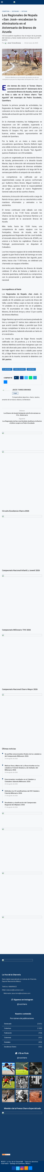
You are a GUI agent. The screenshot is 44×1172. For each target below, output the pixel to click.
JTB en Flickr (23, 1053)
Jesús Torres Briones (21, 390)
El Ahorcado (7, 369)
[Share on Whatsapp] (30, 377)
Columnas (23, 1037)
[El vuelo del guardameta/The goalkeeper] (22, 1068)
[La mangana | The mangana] (35, 1096)
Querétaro (31, 369)
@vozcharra (22, 1004)
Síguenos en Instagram (23, 1000)
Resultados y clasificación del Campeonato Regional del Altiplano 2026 (20, 804)
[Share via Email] (5, 382)
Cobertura (23, 1028)
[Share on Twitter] (26, 377)
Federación (23, 1033)
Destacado (23, 1024)
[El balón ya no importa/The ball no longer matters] (8, 1082)
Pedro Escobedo (19, 369)
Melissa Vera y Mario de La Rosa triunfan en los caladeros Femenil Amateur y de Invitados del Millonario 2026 (22, 768)
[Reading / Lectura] (22, 1096)
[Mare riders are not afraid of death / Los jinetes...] (8, 1068)
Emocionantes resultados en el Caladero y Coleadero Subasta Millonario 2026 (20, 780)
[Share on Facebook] (22, 377)
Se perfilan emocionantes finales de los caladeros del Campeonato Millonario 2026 (23, 755)
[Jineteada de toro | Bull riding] (8, 1096)
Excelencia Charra (23, 1047)
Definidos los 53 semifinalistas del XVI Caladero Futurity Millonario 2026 (22, 792)
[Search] (42, 2)
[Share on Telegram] (35, 377)
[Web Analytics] (6, 1155)
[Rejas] (35, 1082)
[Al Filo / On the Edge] (35, 1068)
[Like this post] (17, 377)
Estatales (23, 1042)
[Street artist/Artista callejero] (22, 1082)
